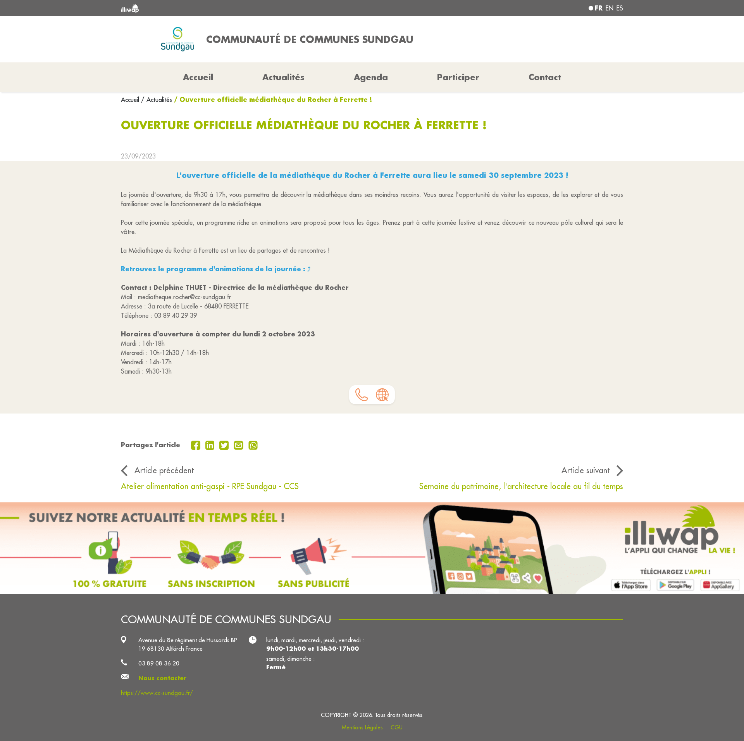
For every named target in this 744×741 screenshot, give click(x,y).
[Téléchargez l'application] (372, 548)
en (609, 8)
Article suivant (585, 470)
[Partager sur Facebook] (196, 444)
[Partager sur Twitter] (225, 444)
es (620, 8)
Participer (458, 77)
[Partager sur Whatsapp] (253, 444)
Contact (545, 77)
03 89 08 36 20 (158, 663)
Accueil (131, 99)
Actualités (283, 77)
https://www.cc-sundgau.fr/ (157, 692)
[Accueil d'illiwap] (222, 8)
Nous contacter (162, 678)
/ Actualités (156, 99)
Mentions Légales (362, 727)
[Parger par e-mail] (239, 444)
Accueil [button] (198, 77)
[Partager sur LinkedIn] (211, 444)
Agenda (371, 77)
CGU (397, 727)
